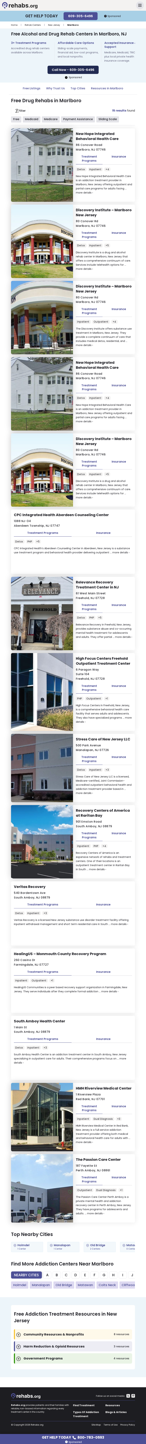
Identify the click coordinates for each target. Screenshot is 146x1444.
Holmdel (19, 1285)
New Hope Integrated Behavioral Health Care (97, 136)
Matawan (85, 1285)
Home (14, 24)
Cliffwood (129, 1285)
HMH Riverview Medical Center (104, 1088)
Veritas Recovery (30, 886)
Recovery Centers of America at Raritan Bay (103, 813)
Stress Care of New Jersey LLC (103, 739)
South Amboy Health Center (39, 1021)
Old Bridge (64, 1285)
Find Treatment (84, 1405)
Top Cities (78, 88)
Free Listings (31, 88)
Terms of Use (111, 1424)
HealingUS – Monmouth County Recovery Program (60, 953)
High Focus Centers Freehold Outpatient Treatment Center (103, 661)
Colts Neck (107, 1285)
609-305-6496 (80, 16)
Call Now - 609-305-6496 (73, 69)
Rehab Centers (33, 24)
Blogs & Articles (116, 1412)
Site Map (96, 1424)
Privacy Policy (127, 1424)
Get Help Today (73, 1437)
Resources (112, 1405)
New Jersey (54, 24)
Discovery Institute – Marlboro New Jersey (104, 212)
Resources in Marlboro (107, 88)
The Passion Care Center (98, 1159)
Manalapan (41, 1285)
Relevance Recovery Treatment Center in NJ (97, 585)
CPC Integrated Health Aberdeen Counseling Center (61, 514)
